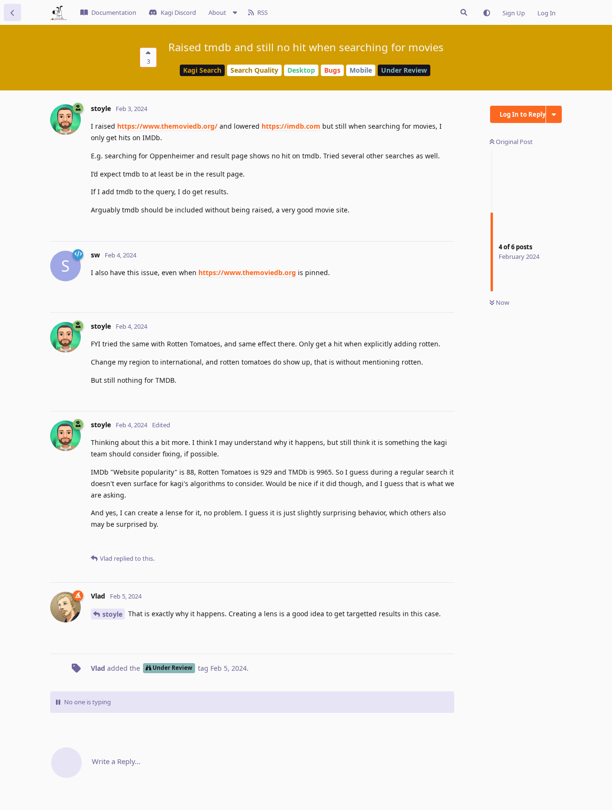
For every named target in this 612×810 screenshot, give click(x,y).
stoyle (112, 614)
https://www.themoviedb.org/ (167, 126)
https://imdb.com (291, 126)
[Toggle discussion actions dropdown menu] (554, 114)
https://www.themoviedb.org (247, 272)
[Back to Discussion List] (12, 12)
